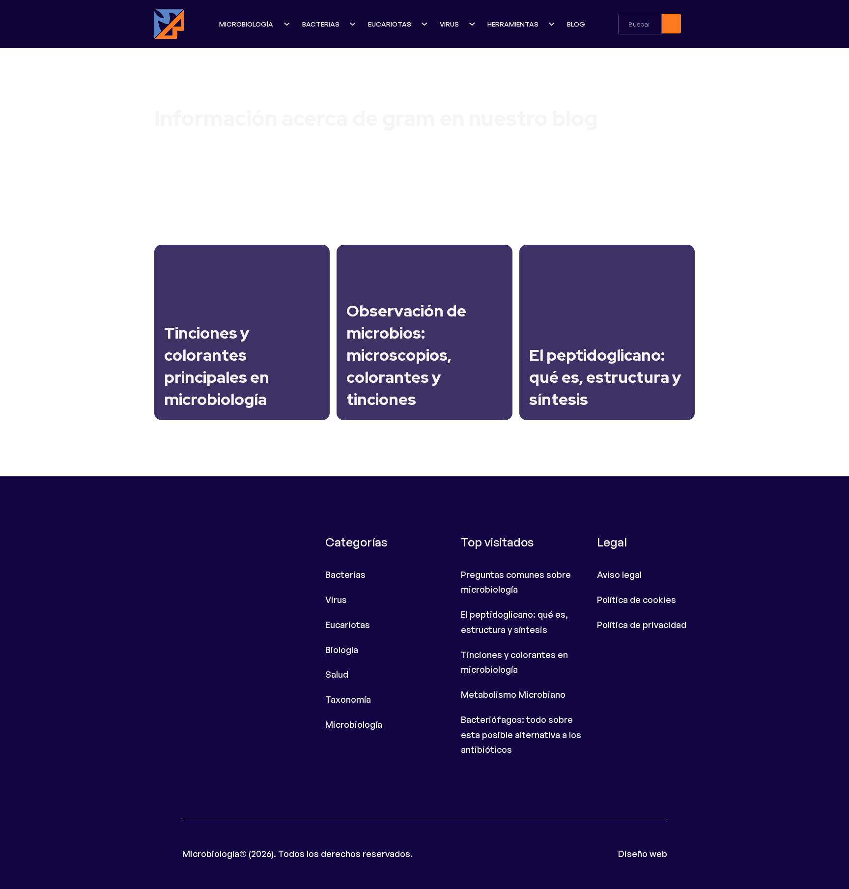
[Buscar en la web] (671, 23)
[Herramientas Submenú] (552, 24)
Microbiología (246, 24)
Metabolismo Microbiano (513, 694)
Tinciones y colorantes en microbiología (514, 662)
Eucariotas (389, 24)
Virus (449, 24)
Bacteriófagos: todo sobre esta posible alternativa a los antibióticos (521, 734)
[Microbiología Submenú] (288, 24)
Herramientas (512, 24)
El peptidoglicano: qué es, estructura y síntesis (514, 622)
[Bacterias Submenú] (353, 24)
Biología (341, 649)
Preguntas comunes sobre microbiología (516, 582)
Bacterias (321, 24)
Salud (336, 674)
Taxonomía (348, 699)
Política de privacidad (641, 624)
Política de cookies (636, 599)
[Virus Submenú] (473, 24)
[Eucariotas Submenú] (425, 24)
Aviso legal (619, 574)
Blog (576, 24)
